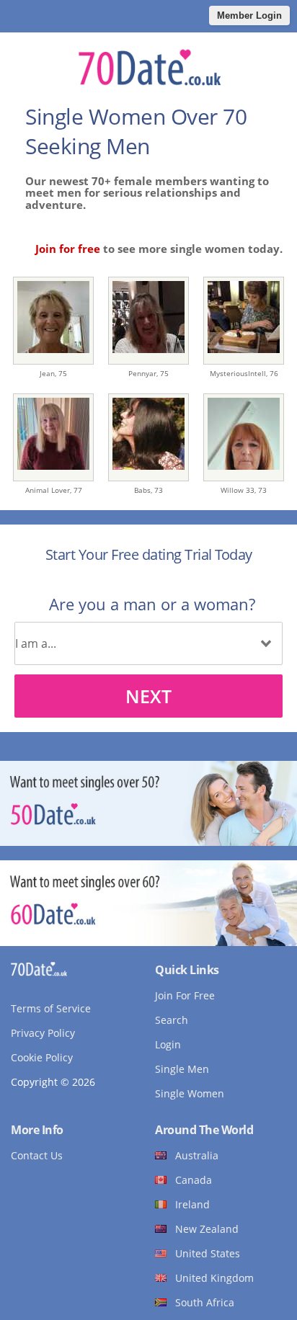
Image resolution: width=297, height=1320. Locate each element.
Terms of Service (51, 1008)
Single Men (182, 1069)
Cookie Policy (42, 1057)
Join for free (67, 248)
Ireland (192, 1204)
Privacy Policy (43, 1033)
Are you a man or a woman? (152, 604)
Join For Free (185, 995)
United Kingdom (214, 1278)
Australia (196, 1155)
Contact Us (37, 1155)
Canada (193, 1180)
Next (148, 696)
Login (168, 1044)
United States (207, 1253)
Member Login (249, 15)
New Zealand (207, 1229)
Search (171, 1020)
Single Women (189, 1093)
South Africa (204, 1302)
